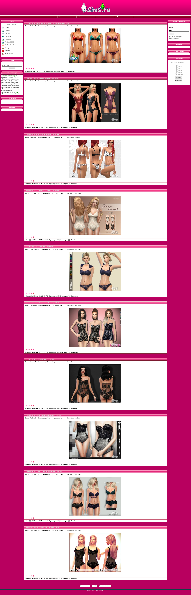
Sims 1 (180, 66)
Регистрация (82, 16)
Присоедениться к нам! (175, 36)
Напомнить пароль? (174, 38)
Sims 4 (180, 72)
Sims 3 (180, 70)
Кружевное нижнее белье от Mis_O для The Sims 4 (42, 527)
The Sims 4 (33, 26)
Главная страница (63, 16)
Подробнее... (71, 71)
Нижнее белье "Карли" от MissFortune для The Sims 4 (43, 415)
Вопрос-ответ (120, 16)
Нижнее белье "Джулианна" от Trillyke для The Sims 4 (43, 190)
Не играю (180, 74)
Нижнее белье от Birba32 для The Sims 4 (39, 246)
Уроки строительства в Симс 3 (10, 94)
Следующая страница (105, 585)
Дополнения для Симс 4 (44, 26)
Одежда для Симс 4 (58, 26)
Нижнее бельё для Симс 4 (74, 26)
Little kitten (34, 127)
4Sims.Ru (94, 590)
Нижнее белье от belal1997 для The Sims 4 (40, 359)
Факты (101, 16)
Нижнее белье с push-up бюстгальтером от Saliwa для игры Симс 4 (48, 23)
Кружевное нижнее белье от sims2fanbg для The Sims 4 (44, 303)
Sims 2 (180, 68)
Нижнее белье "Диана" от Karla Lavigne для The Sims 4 (44, 471)
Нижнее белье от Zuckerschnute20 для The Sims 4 (42, 134)
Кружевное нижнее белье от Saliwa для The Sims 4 (42, 78)
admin (33, 71)
